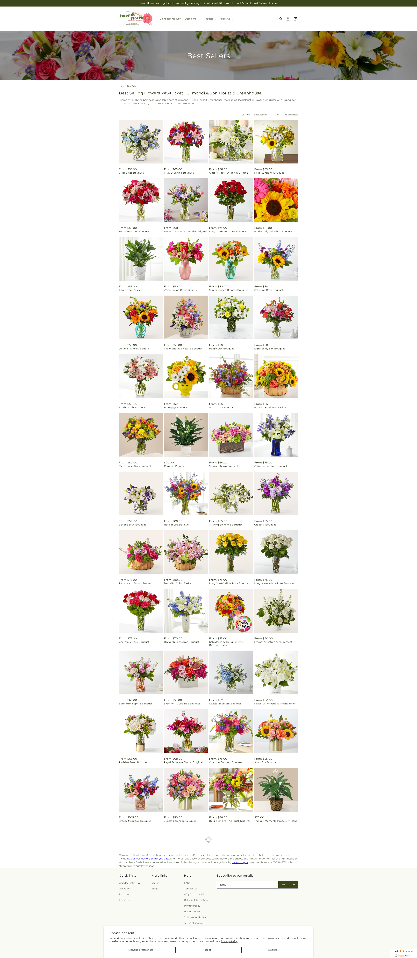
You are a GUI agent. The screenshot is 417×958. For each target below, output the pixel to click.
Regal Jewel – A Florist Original (183, 762)
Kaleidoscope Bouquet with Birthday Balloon (226, 643)
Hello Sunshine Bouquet (269, 172)
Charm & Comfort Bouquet (225, 762)
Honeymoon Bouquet (132, 879)
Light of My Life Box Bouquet (182, 703)
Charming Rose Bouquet (134, 641)
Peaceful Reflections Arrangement (275, 703)
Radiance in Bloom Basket (135, 583)
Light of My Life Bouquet (269, 348)
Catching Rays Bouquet (268, 290)
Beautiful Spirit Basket (178, 583)
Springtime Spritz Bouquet (135, 703)
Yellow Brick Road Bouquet (181, 879)
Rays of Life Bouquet (177, 524)
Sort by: (246, 114)
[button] (192, 18)
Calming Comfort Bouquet (270, 466)
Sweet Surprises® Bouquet (225, 879)
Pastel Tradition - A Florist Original (185, 231)
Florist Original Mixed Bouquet (273, 231)
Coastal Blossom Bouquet (225, 703)
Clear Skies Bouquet (131, 172)
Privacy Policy (229, 941)
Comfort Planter (174, 466)
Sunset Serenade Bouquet (180, 820)
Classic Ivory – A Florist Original (229, 172)
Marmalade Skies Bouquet (135, 466)
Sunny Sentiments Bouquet (271, 879)
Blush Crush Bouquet (132, 407)
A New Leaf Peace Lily (132, 290)
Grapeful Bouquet (265, 524)
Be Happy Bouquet (175, 407)
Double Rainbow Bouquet (135, 348)
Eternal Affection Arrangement (273, 641)
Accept (207, 949)
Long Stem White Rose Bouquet (274, 583)
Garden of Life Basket (222, 407)
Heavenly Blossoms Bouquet (181, 641)
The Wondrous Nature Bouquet (183, 348)
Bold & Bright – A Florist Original (229, 820)
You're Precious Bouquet (134, 231)
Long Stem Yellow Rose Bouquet (229, 583)
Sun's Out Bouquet (266, 762)
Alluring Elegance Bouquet (225, 524)
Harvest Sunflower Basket (270, 407)
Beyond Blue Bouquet (132, 524)
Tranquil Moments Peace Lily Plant (275, 820)
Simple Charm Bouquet (223, 466)
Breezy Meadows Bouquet (135, 820)
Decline (272, 949)
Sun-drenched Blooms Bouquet (228, 290)
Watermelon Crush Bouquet (181, 290)
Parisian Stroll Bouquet (133, 762)
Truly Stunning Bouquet (179, 172)
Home (122, 86)
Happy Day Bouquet (221, 348)
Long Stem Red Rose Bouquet (227, 231)
